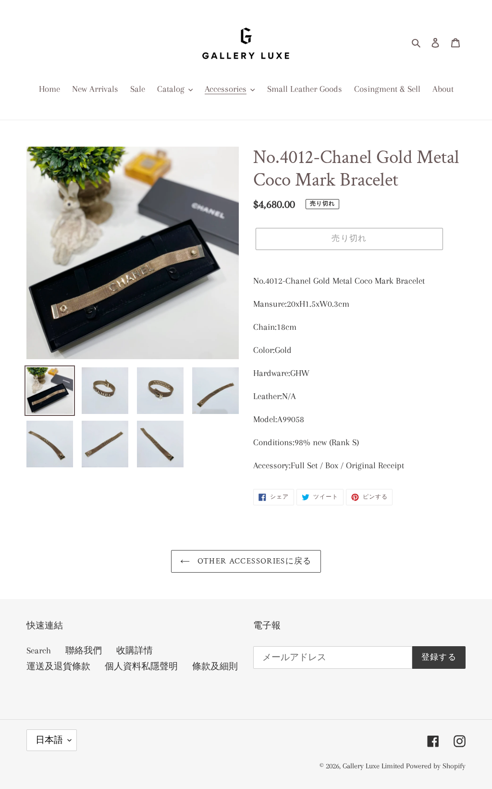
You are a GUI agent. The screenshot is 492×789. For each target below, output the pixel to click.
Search (38, 650)
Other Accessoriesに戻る (253, 561)
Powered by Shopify (436, 766)
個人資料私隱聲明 (141, 666)
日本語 (49, 740)
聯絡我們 (83, 650)
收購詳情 (134, 650)
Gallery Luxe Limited (374, 766)
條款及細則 (215, 666)
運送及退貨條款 (58, 666)
